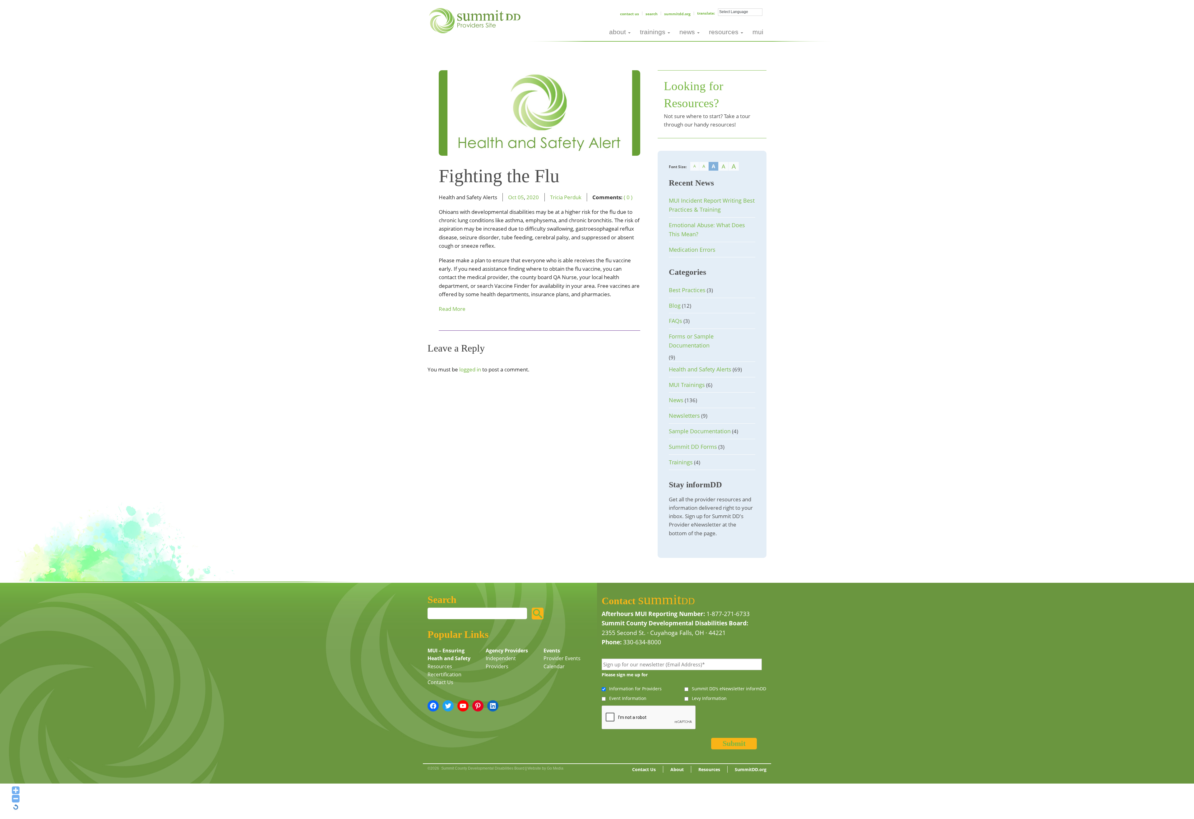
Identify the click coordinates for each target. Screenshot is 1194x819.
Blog (675, 305)
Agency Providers (507, 650)
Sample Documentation (700, 431)
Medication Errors (692, 249)
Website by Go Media (545, 768)
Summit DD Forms (693, 446)
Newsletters (684, 415)
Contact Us (629, 13)
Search (652, 13)
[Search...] (538, 613)
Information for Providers (635, 689)
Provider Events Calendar (562, 662)
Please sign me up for (625, 675)
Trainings (681, 462)
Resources (440, 666)
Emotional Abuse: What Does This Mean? (707, 229)
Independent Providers (501, 662)
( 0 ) (628, 197)
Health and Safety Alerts (700, 369)
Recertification (444, 674)
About (677, 769)
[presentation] (649, 718)
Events (552, 650)
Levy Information (709, 698)
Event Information (627, 698)
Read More (452, 308)
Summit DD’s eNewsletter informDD (729, 689)
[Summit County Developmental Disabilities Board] (476, 20)
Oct (512, 197)
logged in (470, 369)
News (676, 400)
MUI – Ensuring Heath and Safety (449, 654)
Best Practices (687, 290)
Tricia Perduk (565, 197)
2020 (532, 197)
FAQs (675, 320)
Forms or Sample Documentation (691, 341)
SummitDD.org (677, 13)
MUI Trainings (687, 385)
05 (521, 197)
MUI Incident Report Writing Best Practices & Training (712, 205)
